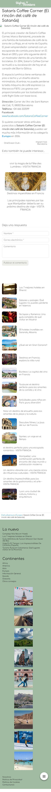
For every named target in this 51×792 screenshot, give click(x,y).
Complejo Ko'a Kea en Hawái (15, 534)
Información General (11, 574)
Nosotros (6, 777)
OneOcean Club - (12, 143)
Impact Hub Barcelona (41, 143)
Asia (4, 568)
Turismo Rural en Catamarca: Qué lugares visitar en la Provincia (21, 549)
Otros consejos (9, 581)
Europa (5, 571)
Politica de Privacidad (12, 780)
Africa (5, 563)
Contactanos (8, 785)
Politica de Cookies (11, 782)
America (6, 566)
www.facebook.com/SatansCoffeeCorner (25, 116)
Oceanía (6, 579)
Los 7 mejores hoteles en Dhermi (17, 536)
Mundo (5, 576)
